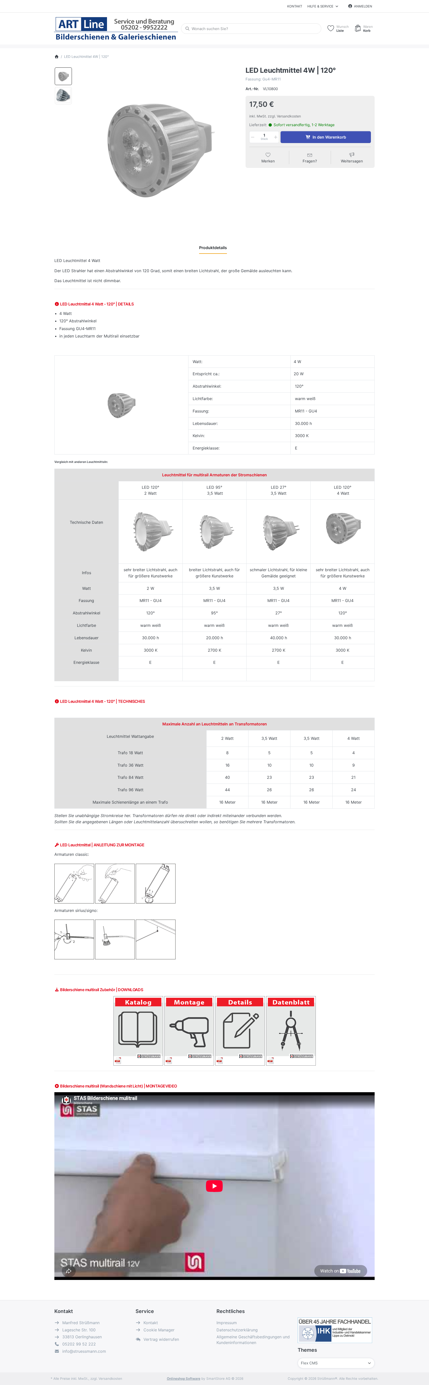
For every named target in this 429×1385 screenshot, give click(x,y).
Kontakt (294, 6)
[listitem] (157, 147)
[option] (63, 76)
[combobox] (251, 28)
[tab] (213, 247)
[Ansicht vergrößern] (157, 147)
